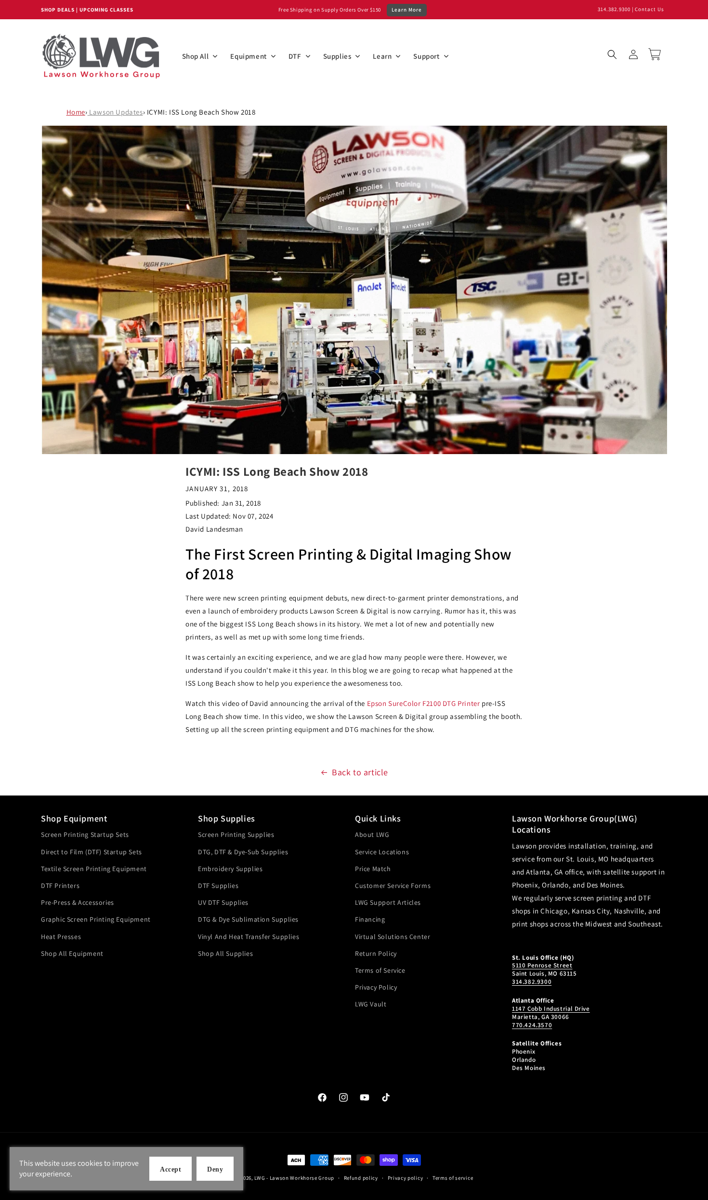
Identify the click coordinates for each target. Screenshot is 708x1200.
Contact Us (649, 9)
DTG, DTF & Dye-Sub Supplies (243, 852)
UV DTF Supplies (223, 902)
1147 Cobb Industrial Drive (551, 1008)
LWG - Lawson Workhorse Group (294, 1177)
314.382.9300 (614, 9)
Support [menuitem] (426, 56)
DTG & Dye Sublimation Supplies (248, 919)
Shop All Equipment (72, 953)
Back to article (360, 772)
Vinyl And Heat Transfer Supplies (248, 936)
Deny (215, 1169)
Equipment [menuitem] (248, 56)
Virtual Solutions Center (392, 936)
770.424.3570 (532, 1025)
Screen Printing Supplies (236, 834)
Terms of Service (380, 970)
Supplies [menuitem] (337, 56)
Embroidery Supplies (230, 868)
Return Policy (376, 953)
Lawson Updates (115, 112)
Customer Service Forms (393, 885)
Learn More (407, 9)
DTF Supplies (218, 885)
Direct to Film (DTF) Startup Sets (91, 852)
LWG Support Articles (388, 902)
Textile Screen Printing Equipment (94, 868)
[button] (612, 54)
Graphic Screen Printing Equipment (96, 919)
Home (75, 112)
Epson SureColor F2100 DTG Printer (423, 703)
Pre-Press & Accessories (77, 902)
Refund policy (361, 1177)
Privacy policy (405, 1177)
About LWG (372, 834)
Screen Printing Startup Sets (85, 834)
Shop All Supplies (225, 953)
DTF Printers (60, 885)
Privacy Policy (376, 987)
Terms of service (453, 1177)
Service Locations (382, 852)
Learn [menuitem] (382, 56)
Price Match (373, 868)
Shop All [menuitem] (195, 56)
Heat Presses (61, 936)
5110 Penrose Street (542, 965)
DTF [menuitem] (295, 56)
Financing (370, 919)
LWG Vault (370, 1004)
